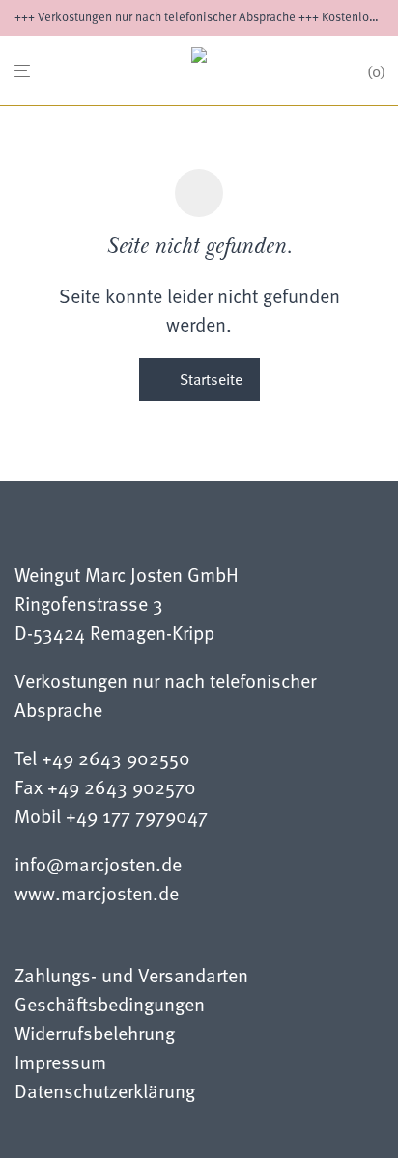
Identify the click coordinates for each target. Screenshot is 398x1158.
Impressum (60, 1064)
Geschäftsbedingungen (109, 1006)
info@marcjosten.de (98, 863)
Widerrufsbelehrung (94, 1035)
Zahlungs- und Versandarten (131, 977)
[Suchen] (345, 72)
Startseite (209, 379)
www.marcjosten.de (96, 892)
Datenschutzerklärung (104, 1093)
